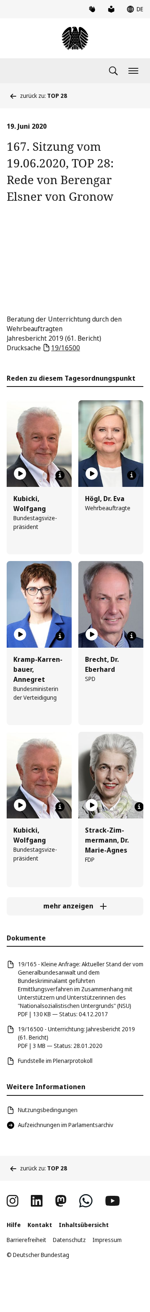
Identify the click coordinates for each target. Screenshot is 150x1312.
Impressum (107, 1240)
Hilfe (14, 1225)
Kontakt (40, 1225)
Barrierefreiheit (26, 1240)
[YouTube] (112, 1200)
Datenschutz (69, 1240)
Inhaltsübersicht (84, 1225)
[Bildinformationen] (60, 475)
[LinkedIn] (36, 1200)
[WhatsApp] (85, 1200)
